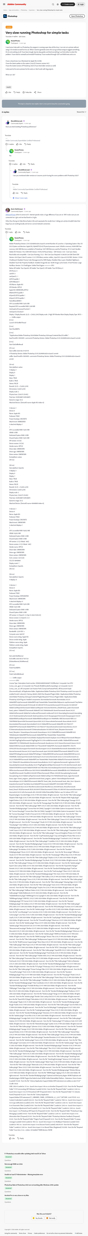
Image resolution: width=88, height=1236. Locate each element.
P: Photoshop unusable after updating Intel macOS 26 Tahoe (25, 1153)
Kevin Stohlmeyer (17, 209)
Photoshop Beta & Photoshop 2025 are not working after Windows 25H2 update (32, 1185)
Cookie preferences (39, 1233)
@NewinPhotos (11, 215)
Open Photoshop (77, 16)
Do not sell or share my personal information (59, 1233)
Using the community (11, 1233)
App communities (14, 10)
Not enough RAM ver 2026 (14, 1164)
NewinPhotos (15, 41)
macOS (9, 87)
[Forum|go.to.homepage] (16, 4)
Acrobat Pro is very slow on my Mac (17, 1195)
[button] (4, 5)
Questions (32, 10)
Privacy (30, 1233)
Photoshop (24, 10)
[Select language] (58, 4)
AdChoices (79, 1233)
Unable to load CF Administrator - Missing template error (24, 1174)
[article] (43, 133)
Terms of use (22, 1233)
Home (5, 10)
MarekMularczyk (16, 121)
